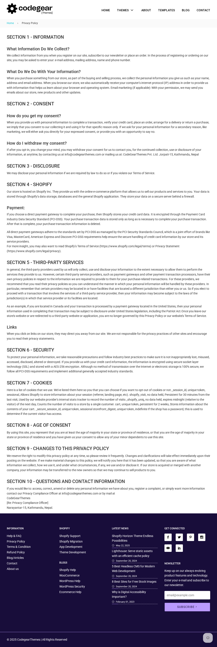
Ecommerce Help (70, 592)
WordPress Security (72, 586)
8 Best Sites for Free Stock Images (134, 581)
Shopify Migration (71, 541)
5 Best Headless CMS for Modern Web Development (133, 569)
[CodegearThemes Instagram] (201, 537)
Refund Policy (16, 552)
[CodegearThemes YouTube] (168, 548)
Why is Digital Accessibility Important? (129, 594)
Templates (166, 10)
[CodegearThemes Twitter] (179, 537)
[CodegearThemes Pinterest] (190, 537)
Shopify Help (67, 570)
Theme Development (72, 552)
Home (106, 10)
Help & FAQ (14, 536)
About (146, 10)
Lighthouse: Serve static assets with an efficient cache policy (132, 553)
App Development (70, 546)
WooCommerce (69, 575)
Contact (203, 10)
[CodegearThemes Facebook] (168, 537)
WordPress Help (69, 581)
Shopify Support (70, 536)
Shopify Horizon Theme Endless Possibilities (132, 538)
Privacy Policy (16, 541)
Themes (123, 10)
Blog (186, 10)
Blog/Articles (15, 557)
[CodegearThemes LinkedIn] (179, 548)
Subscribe (186, 607)
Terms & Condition (19, 546)
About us (13, 569)
